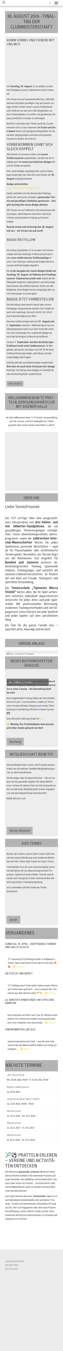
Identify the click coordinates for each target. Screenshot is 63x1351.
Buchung (15, 742)
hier (42, 718)
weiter (13, 920)
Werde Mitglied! (19, 831)
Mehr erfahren (15, 383)
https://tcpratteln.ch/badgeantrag (23, 188)
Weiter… (20, 966)
